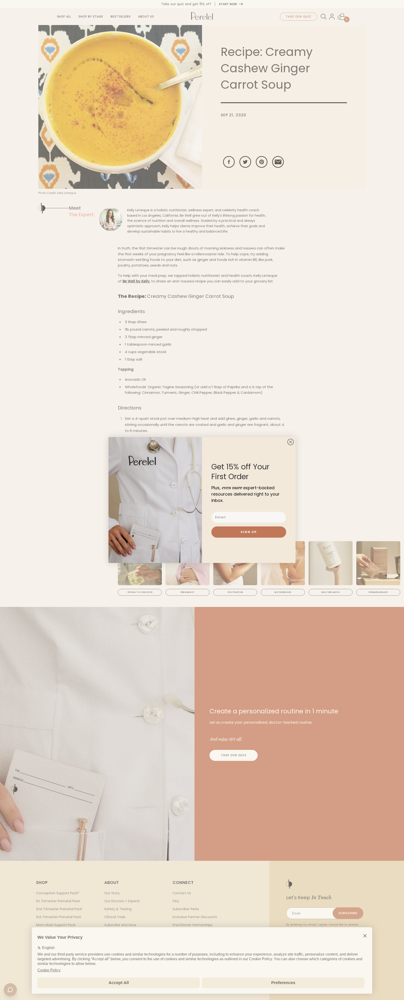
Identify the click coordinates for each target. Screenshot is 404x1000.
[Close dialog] (291, 442)
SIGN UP (249, 532)
